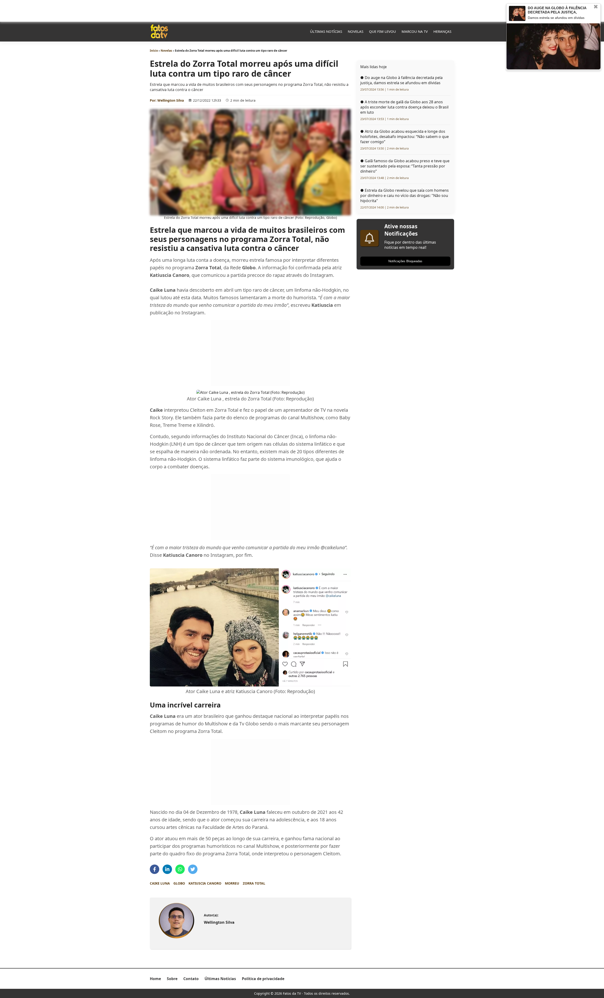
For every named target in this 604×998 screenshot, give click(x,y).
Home (155, 978)
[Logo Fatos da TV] (159, 31)
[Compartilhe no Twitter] (192, 869)
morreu (232, 883)
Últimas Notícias (326, 31)
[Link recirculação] (517, 13)
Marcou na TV (415, 31)
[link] (176, 920)
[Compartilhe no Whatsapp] (180, 869)
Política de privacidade (263, 978)
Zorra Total (254, 883)
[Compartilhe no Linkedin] (167, 869)
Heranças (442, 31)
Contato (191, 978)
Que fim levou (382, 31)
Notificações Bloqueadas (405, 261)
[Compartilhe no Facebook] (154, 869)
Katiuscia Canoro (205, 883)
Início (154, 51)
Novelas (355, 31)
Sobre (172, 978)
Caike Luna (160, 883)
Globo (179, 883)
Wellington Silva (170, 100)
